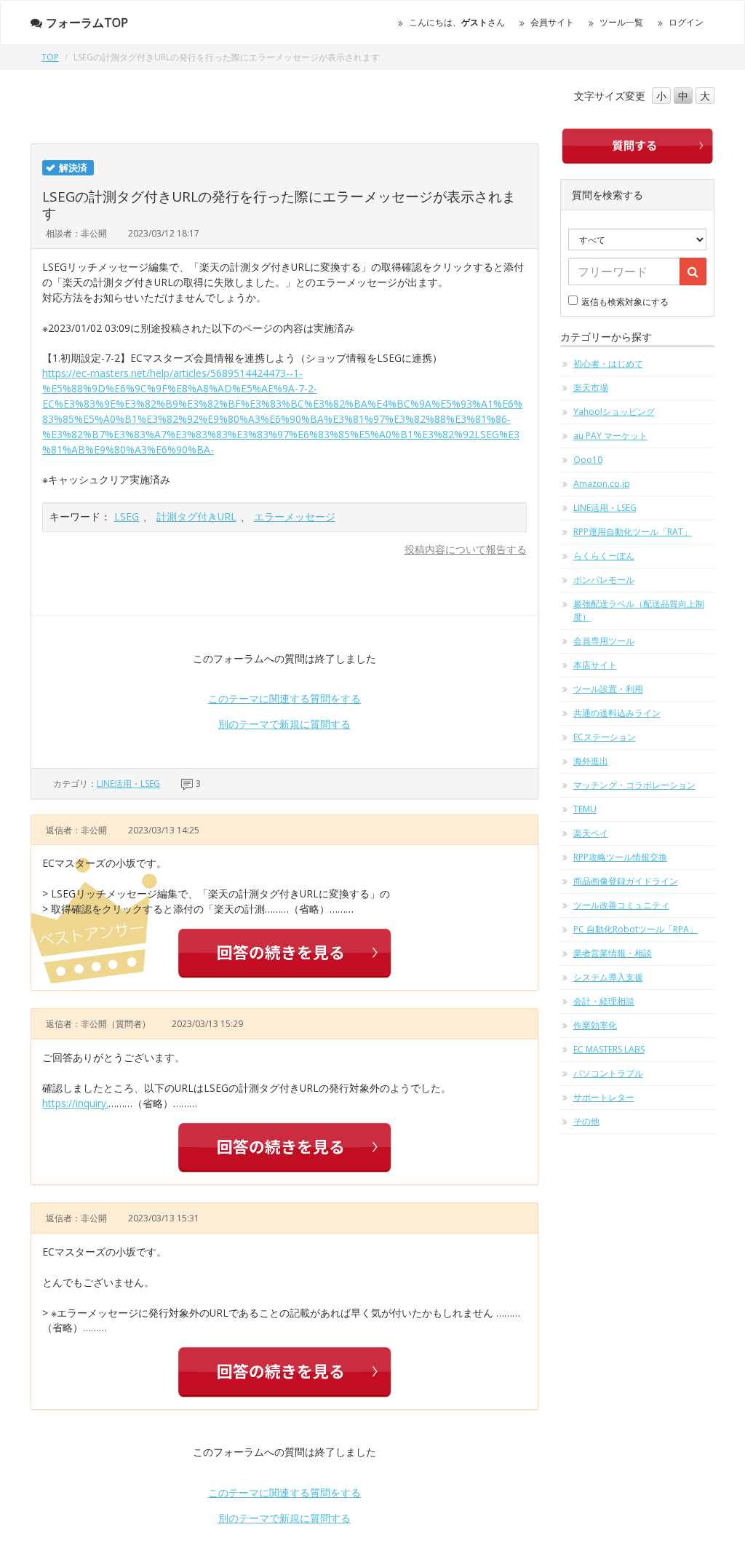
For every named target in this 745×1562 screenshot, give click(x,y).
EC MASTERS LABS (609, 1049)
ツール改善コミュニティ (621, 905)
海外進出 (590, 761)
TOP (50, 57)
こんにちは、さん (457, 22)
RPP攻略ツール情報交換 (620, 857)
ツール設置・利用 (608, 689)
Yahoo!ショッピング (614, 411)
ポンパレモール (603, 580)
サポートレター (603, 1097)
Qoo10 (587, 459)
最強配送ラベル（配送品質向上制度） (638, 610)
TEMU (585, 809)
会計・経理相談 (603, 1001)
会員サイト (552, 22)
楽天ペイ (590, 833)
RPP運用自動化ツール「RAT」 (632, 532)
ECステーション (604, 737)
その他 (586, 1121)
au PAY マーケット (610, 435)
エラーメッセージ (294, 516)
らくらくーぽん (603, 556)
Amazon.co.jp (601, 483)
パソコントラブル (608, 1073)
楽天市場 (590, 387)
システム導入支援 (608, 977)
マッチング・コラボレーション (634, 785)
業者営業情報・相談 (612, 953)
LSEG (126, 516)
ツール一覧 (621, 22)
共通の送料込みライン (617, 713)
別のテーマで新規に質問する (284, 724)
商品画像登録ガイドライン (625, 881)
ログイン (686, 22)
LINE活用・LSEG (128, 783)
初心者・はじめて (608, 363)
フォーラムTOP (87, 23)
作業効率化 (595, 1025)
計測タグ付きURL (196, 516)
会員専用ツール (603, 641)
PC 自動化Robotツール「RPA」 (635, 929)
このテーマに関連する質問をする (284, 698)
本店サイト (595, 665)
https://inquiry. (75, 1103)
